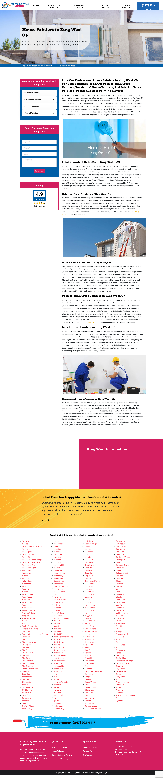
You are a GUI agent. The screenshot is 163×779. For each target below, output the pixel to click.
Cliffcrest (120, 578)
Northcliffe (58, 634)
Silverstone (26, 700)
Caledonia (120, 610)
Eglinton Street (91, 687)
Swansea (26, 671)
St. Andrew (26, 692)
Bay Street (120, 669)
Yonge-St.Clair (28, 554)
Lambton (88, 557)
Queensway (58, 576)
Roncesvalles (58, 552)
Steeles (25, 685)
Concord (119, 570)
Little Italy (89, 541)
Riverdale (57, 560)
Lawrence (89, 552)
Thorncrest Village (29, 642)
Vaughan (25, 615)
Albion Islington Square (125, 695)
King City (88, 578)
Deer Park (120, 554)
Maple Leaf (58, 695)
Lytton (56, 700)
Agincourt (120, 700)
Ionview (88, 599)
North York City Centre (63, 637)
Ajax (118, 698)
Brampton (120, 631)
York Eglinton (27, 552)
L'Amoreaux (89, 562)
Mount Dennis (59, 661)
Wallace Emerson (29, 610)
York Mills (26, 549)
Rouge (56, 546)
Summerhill (26, 679)
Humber (88, 613)
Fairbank (88, 669)
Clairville (119, 584)
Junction (88, 589)
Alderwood (120, 692)
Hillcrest (88, 618)
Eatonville (89, 692)
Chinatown (120, 594)
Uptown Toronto (29, 618)
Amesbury (120, 690)
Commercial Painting (60, 759)
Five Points (89, 663)
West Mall (26, 599)
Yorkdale (26, 544)
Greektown (89, 642)
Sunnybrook (27, 677)
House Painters (58, 751)
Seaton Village (28, 706)
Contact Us (87, 755)
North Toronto (59, 642)
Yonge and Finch (29, 565)
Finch (87, 666)
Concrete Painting (90, 747)
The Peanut (27, 650)
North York (58, 639)
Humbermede (90, 607)
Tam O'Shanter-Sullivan (32, 669)
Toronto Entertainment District (35, 634)
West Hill (25, 605)
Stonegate (26, 682)
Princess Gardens (60, 586)
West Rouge (27, 597)
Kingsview (89, 573)
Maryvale (57, 685)
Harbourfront (90, 629)
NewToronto (58, 647)
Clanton (119, 581)
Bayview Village (122, 663)
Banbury (119, 674)
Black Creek (121, 645)
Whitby (25, 586)
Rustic (56, 541)
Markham (57, 692)
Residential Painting (59, 747)
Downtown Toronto (93, 708)
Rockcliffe (57, 554)
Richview (57, 562)
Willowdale (26, 584)
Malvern (56, 698)
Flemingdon (89, 661)
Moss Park (57, 663)
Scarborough (27, 708)
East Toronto (90, 698)
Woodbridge (27, 573)
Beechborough (122, 655)
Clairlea (119, 586)
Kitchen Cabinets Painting (62, 755)
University (26, 623)
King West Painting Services (39, 66)
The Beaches (27, 666)
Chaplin (119, 597)
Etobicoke (89, 674)
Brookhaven (121, 618)
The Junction (27, 655)
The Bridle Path (28, 663)
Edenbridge (89, 690)
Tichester (26, 637)
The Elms (26, 658)
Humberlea (89, 610)
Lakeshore (89, 560)
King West (89, 576)
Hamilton (88, 634)
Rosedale (57, 549)
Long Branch (58, 703)
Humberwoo (90, 605)
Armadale (120, 685)
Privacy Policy (88, 751)
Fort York (88, 655)
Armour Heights (122, 682)
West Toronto (27, 594)
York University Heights (32, 546)
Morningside (58, 666)
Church (119, 591)
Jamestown (89, 594)
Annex (118, 687)
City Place (120, 589)
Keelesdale (89, 586)
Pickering (57, 597)
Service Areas (88, 759)
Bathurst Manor (122, 671)
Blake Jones (121, 642)
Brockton (120, 621)
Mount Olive (58, 658)
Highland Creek (91, 621)
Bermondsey (121, 650)
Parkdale (57, 610)
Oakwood (57, 623)
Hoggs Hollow (91, 615)
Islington (88, 597)
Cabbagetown (122, 613)
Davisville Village (123, 557)
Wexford (25, 589)
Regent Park (58, 570)
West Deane (27, 607)
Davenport (120, 560)
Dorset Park (121, 546)
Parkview (57, 607)
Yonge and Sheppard (31, 562)
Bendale (119, 653)
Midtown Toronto (60, 682)
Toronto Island (28, 631)
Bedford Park (121, 658)
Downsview (121, 541)
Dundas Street (91, 703)
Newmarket (58, 653)
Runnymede (58, 544)
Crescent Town (122, 565)
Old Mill (56, 621)
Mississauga (58, 671)
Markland (57, 690)
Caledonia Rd (121, 607)
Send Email (122, 749)
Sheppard (26, 703)
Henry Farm (89, 626)
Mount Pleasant (59, 655)
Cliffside (119, 576)
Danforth (119, 562)
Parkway (57, 605)
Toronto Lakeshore (30, 629)
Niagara (56, 645)
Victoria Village (28, 613)
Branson (119, 629)
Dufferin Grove (91, 706)
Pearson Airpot (59, 599)
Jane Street (89, 591)
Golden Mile (90, 645)
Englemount (90, 679)
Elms (87, 685)
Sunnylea (26, 674)
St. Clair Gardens (29, 690)
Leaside (88, 549)
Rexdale (56, 568)
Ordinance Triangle (61, 618)
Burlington (120, 615)
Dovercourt (121, 544)
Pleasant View (59, 591)
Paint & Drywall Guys (98, 773)
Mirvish (56, 674)
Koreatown (89, 565)
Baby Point (120, 677)
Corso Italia (121, 568)
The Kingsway (28, 653)
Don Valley (120, 549)
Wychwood (27, 570)
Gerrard (88, 653)
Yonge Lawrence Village (32, 560)
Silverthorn (26, 698)
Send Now (39, 171)
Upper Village (28, 621)
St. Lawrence (27, 687)
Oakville (56, 626)
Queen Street (58, 581)
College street (122, 573)
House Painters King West (64, 66)
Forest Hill (89, 658)
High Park (89, 623)
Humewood (89, 602)
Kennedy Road (91, 584)
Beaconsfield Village (124, 661)
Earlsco (88, 700)
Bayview (119, 666)
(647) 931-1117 (148, 7)
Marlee (56, 687)
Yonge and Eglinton (30, 568)
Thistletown (27, 647)
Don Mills (120, 552)
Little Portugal (59, 708)
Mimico (56, 677)
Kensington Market (92, 581)
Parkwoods (58, 602)
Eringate (88, 677)
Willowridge (27, 581)
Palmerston (58, 615)
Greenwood (89, 639)
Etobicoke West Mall (93, 671)
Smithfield (26, 695)
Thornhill (25, 639)
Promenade (58, 584)
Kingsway (89, 570)
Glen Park (89, 650)
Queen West (58, 578)
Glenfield (88, 647)
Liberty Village (91, 544)
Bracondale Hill (122, 634)
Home (36, 5)
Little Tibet (58, 706)
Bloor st (119, 639)
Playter (56, 594)
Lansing (88, 554)
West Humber (27, 602)
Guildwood (89, 637)
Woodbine (26, 576)
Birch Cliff (120, 647)
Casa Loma (120, 602)
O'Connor (57, 631)
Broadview (120, 623)
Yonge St (26, 557)
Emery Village (90, 682)
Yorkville (25, 541)
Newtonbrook (59, 650)
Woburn (25, 578)
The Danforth (27, 661)
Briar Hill (119, 626)
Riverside (57, 557)
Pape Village (58, 613)
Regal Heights (59, 573)
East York (89, 695)
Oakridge (57, 629)
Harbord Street (91, 631)
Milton (56, 679)
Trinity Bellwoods (29, 626)
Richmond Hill (59, 565)
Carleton (119, 605)
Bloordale (120, 637)
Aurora (119, 679)
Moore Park (58, 669)
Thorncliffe (26, 645)
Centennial (120, 599)
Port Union (58, 589)
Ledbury (88, 546)
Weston (25, 591)
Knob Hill (88, 568)
